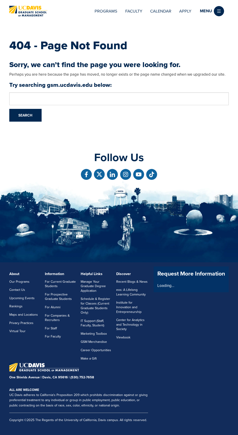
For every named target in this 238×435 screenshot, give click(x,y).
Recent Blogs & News (132, 282)
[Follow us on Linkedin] (112, 174)
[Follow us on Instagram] (126, 174)
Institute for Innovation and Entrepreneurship (129, 307)
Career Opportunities (96, 350)
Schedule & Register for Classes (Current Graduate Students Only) (95, 306)
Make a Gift (89, 358)
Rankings (16, 306)
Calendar (160, 11)
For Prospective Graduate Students (58, 296)
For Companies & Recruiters (57, 318)
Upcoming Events (22, 298)
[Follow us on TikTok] (152, 174)
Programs (106, 11)
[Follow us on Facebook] (86, 174)
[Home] (28, 11)
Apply (185, 11)
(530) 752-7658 (82, 377)
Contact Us (17, 290)
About (14, 274)
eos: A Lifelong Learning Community (131, 292)
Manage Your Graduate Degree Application (93, 286)
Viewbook (123, 337)
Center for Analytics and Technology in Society (130, 324)
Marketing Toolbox (94, 334)
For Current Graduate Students (60, 284)
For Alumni (52, 307)
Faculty (133, 11)
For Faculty (53, 336)
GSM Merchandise (94, 342)
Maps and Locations (23, 315)
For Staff (51, 328)
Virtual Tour (17, 331)
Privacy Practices (21, 323)
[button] (212, 11)
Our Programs (19, 282)
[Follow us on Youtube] (139, 174)
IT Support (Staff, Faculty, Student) (92, 323)
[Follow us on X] (99, 174)
